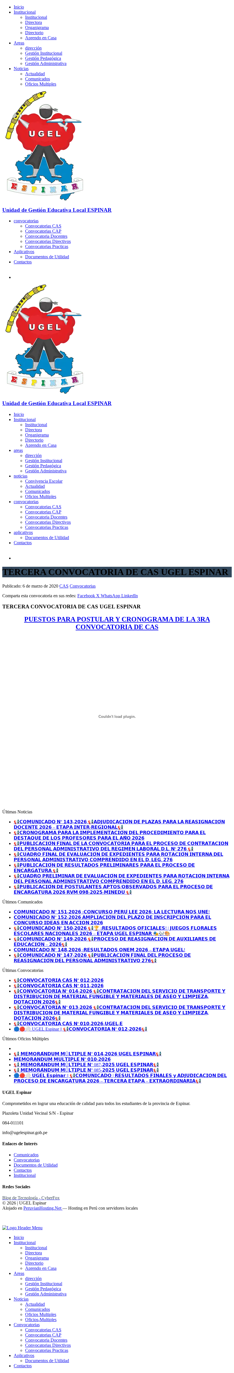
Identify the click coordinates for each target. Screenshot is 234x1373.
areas (18, 450)
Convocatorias (83, 586)
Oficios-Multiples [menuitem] (41, 1319)
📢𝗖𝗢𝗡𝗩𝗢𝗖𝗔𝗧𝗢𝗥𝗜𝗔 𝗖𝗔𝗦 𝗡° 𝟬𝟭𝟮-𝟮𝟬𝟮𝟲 (59, 980)
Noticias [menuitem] (21, 1299)
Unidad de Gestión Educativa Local (57, 210)
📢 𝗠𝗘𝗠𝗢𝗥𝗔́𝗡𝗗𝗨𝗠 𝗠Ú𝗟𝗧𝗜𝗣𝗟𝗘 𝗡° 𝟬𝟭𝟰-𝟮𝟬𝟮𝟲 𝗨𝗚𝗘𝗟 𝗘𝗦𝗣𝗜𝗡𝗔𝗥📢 (88, 1053)
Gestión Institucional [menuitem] (43, 1283)
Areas (19, 42)
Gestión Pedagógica (43, 58)
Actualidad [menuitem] (35, 1304)
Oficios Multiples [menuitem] (40, 1314)
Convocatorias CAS (43, 226)
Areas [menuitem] (19, 1273)
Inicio (19, 7)
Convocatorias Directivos (48, 241)
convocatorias (26, 220)
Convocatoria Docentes (46, 236)
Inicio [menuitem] (19, 1237)
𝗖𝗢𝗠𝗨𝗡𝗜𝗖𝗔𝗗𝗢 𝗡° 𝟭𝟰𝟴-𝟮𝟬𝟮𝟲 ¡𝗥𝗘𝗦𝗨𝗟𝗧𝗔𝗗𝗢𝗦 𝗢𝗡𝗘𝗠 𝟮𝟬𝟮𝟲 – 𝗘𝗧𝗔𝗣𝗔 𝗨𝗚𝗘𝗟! (99, 949)
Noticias (21, 68)
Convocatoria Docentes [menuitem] (46, 1340)
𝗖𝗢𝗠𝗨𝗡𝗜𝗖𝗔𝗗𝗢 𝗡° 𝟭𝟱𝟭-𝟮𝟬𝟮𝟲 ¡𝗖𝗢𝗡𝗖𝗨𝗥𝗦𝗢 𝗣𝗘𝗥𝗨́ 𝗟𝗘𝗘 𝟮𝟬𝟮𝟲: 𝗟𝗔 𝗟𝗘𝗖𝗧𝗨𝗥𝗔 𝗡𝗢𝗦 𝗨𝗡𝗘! (112, 911)
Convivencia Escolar (43, 481)
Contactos (23, 261)
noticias (20, 476)
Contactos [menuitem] (23, 1365)
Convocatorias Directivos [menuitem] (48, 1345)
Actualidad (35, 73)
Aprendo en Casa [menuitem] (41, 1268)
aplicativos (23, 532)
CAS (63, 586)
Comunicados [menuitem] (37, 1309)
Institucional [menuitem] (25, 1242)
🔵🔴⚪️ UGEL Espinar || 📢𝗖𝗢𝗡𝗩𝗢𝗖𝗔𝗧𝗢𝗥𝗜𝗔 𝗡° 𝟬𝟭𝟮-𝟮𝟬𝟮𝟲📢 (80, 1029)
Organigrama (37, 27)
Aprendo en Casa (41, 37)
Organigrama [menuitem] (37, 1258)
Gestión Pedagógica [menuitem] (43, 1288)
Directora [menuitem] (33, 1252)
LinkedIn (129, 595)
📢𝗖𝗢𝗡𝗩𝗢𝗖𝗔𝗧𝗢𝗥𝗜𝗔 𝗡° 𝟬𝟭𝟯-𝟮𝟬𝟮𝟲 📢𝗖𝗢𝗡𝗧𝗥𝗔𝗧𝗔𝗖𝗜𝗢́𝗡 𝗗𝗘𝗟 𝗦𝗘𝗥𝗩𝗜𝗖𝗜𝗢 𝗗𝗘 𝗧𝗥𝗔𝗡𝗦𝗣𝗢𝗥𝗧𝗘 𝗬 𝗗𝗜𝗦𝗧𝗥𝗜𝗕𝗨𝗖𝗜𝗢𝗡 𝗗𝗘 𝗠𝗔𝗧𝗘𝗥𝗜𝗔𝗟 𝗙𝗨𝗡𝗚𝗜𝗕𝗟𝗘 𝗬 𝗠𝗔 (119, 1013)
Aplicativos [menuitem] (24, 1355)
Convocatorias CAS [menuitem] (43, 1329)
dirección (33, 48)
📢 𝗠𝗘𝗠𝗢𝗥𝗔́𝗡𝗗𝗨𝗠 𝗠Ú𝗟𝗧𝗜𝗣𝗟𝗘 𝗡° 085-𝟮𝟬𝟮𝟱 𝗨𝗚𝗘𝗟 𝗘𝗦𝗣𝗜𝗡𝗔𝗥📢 (86, 1070)
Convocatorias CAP (43, 231)
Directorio (34, 32)
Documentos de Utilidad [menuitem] (47, 1360)
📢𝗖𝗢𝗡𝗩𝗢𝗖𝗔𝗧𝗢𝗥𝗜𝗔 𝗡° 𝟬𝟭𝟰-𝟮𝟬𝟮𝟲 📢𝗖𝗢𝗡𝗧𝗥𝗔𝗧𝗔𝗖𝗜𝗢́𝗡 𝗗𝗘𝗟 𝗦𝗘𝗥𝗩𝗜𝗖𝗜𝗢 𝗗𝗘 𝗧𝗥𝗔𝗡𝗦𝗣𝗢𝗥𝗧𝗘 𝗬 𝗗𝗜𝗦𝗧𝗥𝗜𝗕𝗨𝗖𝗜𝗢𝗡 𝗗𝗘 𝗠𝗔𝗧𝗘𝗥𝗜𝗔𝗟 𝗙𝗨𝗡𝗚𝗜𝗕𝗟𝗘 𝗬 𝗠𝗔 (119, 996)
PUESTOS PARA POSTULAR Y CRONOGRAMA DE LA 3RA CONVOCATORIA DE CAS (117, 623)
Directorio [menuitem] (34, 1263)
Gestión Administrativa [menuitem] (45, 1293)
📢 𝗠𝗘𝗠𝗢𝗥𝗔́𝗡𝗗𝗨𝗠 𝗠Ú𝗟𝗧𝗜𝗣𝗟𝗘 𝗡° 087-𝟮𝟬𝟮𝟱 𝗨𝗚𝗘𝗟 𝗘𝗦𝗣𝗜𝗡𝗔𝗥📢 (86, 1064)
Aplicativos (24, 251)
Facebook (86, 595)
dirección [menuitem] (33, 1278)
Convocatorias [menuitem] (27, 1324)
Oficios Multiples (40, 84)
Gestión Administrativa (45, 63)
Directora (33, 22)
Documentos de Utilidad (47, 256)
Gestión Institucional (43, 53)
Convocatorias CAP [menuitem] (43, 1335)
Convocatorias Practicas (46, 246)
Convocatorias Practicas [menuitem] (46, 1350)
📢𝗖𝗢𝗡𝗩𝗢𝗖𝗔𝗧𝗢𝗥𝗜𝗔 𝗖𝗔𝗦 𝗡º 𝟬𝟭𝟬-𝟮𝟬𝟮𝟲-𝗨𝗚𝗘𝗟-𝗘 (68, 1023)
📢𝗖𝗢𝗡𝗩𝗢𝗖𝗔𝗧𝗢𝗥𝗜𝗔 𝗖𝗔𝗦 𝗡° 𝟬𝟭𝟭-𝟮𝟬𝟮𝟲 (59, 985)
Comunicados (37, 78)
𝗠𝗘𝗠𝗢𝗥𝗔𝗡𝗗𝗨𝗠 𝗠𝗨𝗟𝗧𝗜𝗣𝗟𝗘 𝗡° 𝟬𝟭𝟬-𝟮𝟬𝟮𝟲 (62, 1059)
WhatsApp (111, 595)
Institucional (25, 12)
